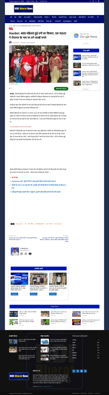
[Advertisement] (42, 198)
